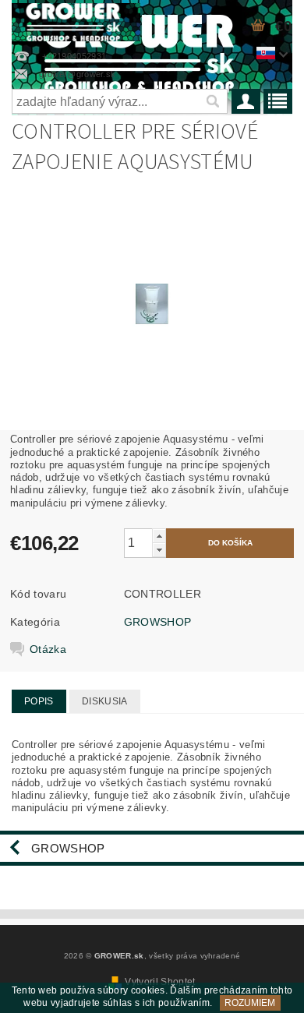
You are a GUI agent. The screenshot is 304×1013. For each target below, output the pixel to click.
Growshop (68, 848)
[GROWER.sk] (76, 20)
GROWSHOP (158, 622)
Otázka (48, 649)
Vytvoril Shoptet (160, 981)
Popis (39, 701)
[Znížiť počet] (159, 549)
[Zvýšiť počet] (159, 535)
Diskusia (105, 701)
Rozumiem (249, 1002)
